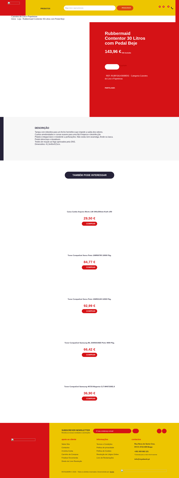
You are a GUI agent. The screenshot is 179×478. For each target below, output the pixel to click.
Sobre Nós (66, 444)
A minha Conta (67, 451)
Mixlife (112, 472)
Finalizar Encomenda (70, 458)
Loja (19, 19)
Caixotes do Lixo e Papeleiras (24, 16)
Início (13, 19)
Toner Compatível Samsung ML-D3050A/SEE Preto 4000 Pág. (90, 343)
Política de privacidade (105, 447)
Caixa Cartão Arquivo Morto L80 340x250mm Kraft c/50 (89, 212)
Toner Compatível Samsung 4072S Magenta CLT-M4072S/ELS (89, 387)
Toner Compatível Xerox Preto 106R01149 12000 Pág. (89, 299)
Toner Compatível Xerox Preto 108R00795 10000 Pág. (89, 255)
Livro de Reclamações (105, 458)
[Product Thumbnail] (28, 33)
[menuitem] (46, 9)
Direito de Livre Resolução (72, 461)
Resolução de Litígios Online (108, 454)
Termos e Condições (104, 444)
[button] (89, 224)
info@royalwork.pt (142, 459)
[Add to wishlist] (164, 190)
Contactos (65, 447)
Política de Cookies (104, 451)
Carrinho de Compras (70, 454)
